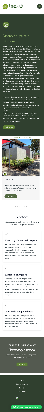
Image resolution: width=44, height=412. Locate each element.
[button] (9, 127)
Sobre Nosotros (22, 384)
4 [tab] (22, 207)
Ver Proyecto (11, 196)
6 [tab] (26, 207)
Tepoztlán (8, 179)
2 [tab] (18, 207)
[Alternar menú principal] (39, 6)
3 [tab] (20, 207)
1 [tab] (16, 207)
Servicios (22, 388)
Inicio (22, 380)
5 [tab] (24, 207)
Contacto (22, 392)
